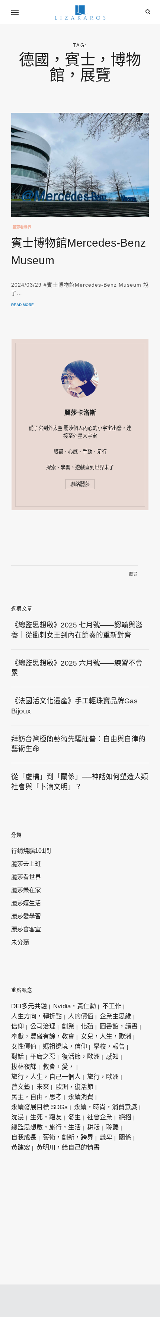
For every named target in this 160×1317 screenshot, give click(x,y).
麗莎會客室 (26, 929)
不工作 (111, 1006)
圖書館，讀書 (119, 1026)
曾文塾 (20, 1087)
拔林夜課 (23, 1066)
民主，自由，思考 (36, 1097)
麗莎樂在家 (26, 890)
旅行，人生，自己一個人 (46, 1076)
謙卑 (106, 1137)
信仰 (17, 1026)
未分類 (20, 942)
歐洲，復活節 (74, 1087)
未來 (42, 1087)
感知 (112, 1056)
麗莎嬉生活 (26, 903)
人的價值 (80, 1016)
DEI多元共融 (29, 1006)
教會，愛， (58, 1066)
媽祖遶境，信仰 (65, 1046)
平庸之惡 (42, 1056)
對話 (17, 1056)
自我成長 (23, 1137)
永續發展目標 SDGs (39, 1107)
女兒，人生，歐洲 (106, 1036)
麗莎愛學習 (26, 916)
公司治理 (42, 1026)
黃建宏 (20, 1147)
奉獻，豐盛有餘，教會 (42, 1036)
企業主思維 (115, 1016)
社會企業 (99, 1117)
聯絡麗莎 (80, 484)
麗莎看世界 (22, 227)
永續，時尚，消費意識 (105, 1107)
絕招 (125, 1117)
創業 (68, 1026)
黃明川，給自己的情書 (68, 1147)
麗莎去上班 (26, 864)
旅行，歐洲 (103, 1076)
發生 (74, 1117)
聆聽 (112, 1127)
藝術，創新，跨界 (68, 1137)
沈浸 (17, 1117)
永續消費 (80, 1097)
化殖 (87, 1026)
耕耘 (93, 1127)
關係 (125, 1137)
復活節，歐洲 (81, 1056)
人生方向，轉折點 (36, 1016)
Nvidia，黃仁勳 (74, 1006)
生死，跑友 (46, 1117)
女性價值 (23, 1046)
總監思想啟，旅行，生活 (46, 1127)
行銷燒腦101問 (31, 851)
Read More (22, 305)
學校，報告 (109, 1046)
